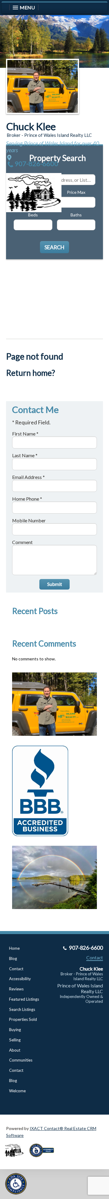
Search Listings (22, 1009)
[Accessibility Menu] (16, 1184)
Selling (15, 1039)
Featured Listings (24, 999)
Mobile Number (29, 520)
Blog (13, 958)
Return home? (30, 373)
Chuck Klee (31, 126)
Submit (54, 584)
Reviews (16, 989)
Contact (16, 968)
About (14, 1050)
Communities (20, 1060)
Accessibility (20, 978)
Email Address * (28, 477)
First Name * (25, 433)
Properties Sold (23, 1019)
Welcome (17, 1090)
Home (14, 948)
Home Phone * (27, 499)
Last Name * (25, 455)
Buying (15, 1029)
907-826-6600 (36, 163)
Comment (22, 542)
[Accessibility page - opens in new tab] (44, 1159)
